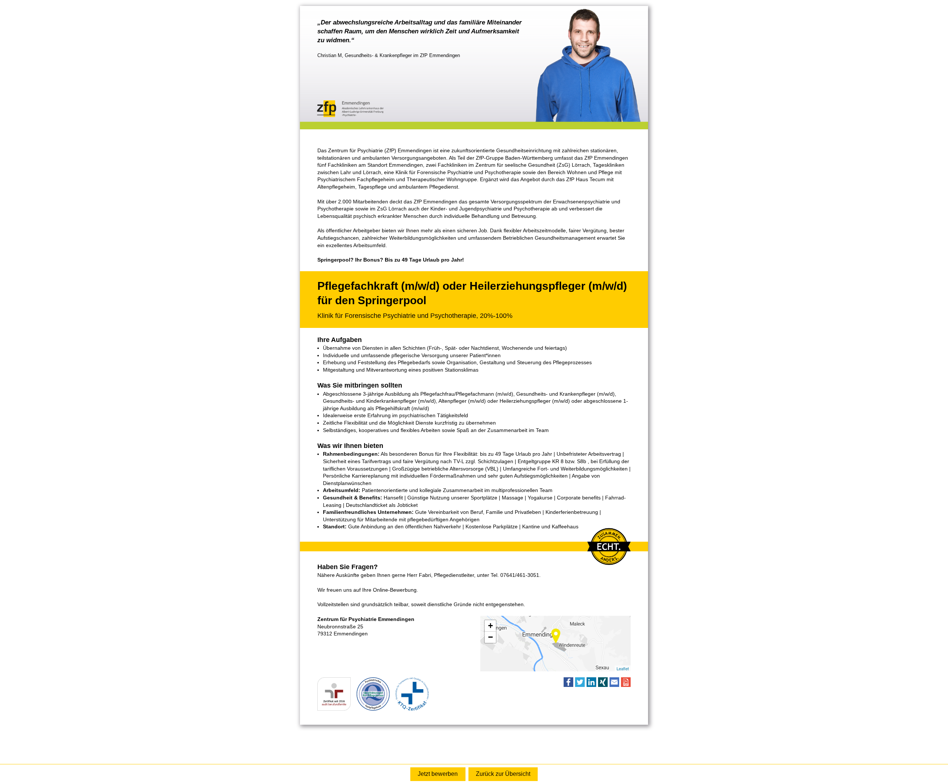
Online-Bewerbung (437, 774)
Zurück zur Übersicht (503, 774)
